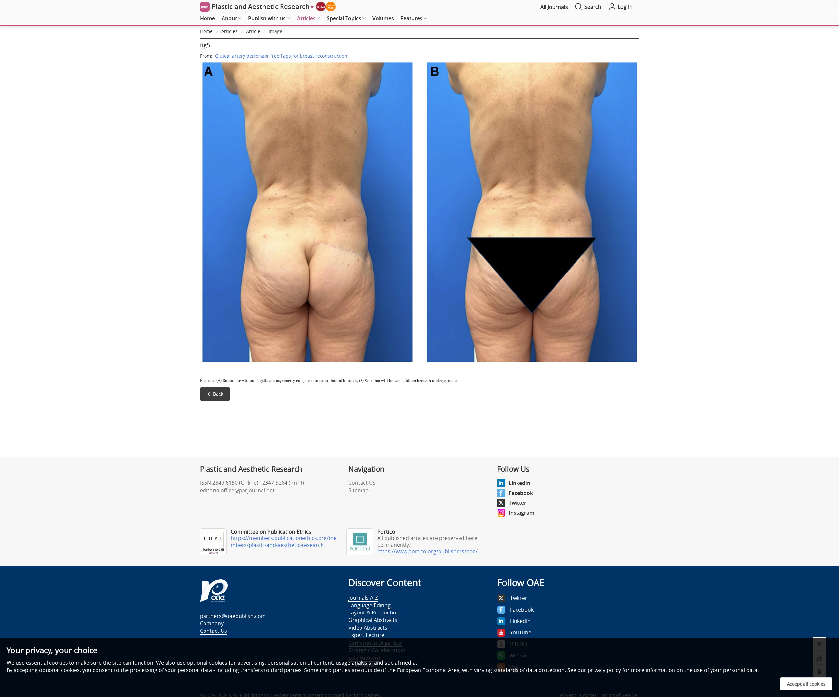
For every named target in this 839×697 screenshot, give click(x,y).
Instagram (521, 512)
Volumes (383, 18)
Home (207, 18)
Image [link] (275, 31)
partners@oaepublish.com (233, 616)
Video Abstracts (367, 627)
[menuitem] (207, 18)
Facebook (521, 493)
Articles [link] (229, 31)
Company (212, 623)
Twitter (517, 502)
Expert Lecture (366, 635)
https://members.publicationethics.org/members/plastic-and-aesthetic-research (284, 542)
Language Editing (369, 605)
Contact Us (362, 482)
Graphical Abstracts (372, 620)
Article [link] (253, 31)
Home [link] (206, 31)
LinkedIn (519, 483)
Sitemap (358, 490)
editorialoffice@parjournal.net (237, 490)
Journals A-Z (363, 597)
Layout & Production (374, 612)
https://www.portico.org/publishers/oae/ (427, 551)
